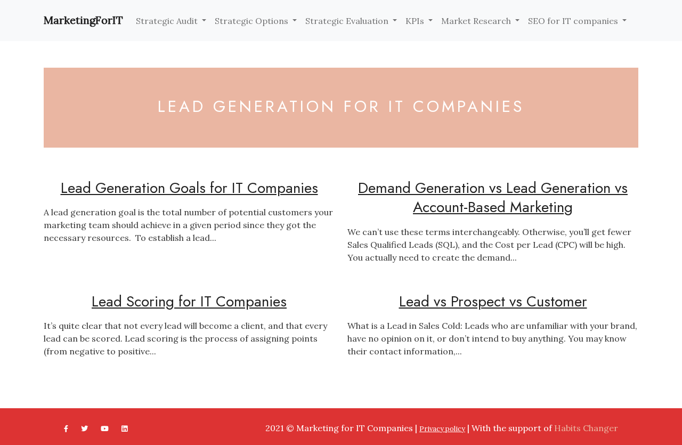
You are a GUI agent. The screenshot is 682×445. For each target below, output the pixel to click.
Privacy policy (442, 428)
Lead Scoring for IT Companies (189, 301)
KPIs (415, 20)
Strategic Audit (168, 20)
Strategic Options (252, 20)
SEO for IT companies (574, 20)
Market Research (477, 20)
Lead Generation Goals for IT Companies (189, 188)
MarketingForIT (83, 20)
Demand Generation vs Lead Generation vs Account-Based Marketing (493, 197)
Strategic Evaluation (348, 20)
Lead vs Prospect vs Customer (493, 301)
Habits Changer (586, 428)
